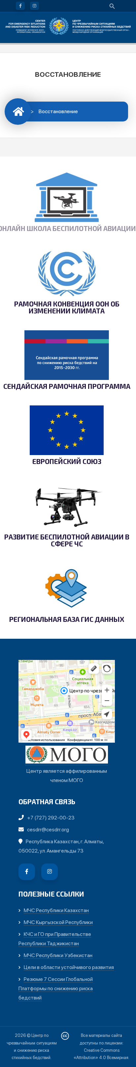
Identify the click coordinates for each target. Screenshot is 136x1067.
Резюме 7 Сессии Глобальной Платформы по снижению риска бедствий (55, 988)
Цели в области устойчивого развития (69, 967)
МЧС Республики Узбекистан (58, 955)
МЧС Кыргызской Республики (58, 922)
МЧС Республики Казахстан (56, 910)
